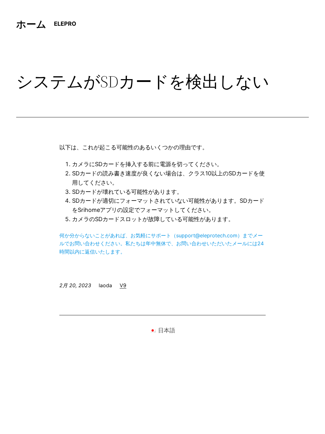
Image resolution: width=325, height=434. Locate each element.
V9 (123, 285)
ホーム (31, 24)
